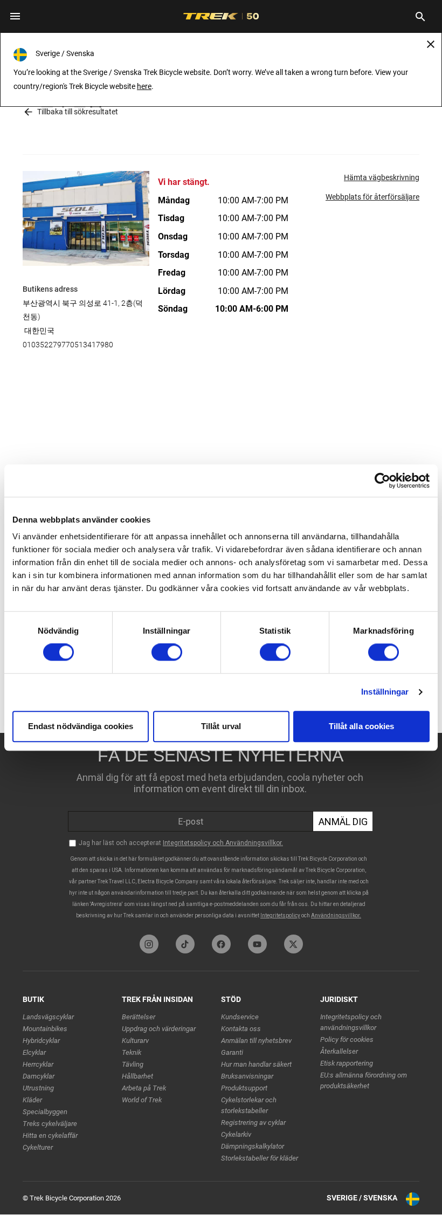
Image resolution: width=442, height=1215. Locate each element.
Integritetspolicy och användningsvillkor (351, 1022)
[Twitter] (293, 944)
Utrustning (38, 1088)
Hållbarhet (137, 1076)
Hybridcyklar (41, 1040)
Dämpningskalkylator (252, 1146)
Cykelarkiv (236, 1134)
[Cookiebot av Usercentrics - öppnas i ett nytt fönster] (382, 480)
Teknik (131, 1052)
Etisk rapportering (346, 1063)
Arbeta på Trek (144, 1088)
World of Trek (142, 1100)
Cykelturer (38, 1147)
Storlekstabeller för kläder (259, 1158)
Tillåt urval (221, 726)
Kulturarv (135, 1040)
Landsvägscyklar (48, 1017)
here (144, 86)
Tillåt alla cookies (362, 726)
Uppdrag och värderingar (159, 1029)
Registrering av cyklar (253, 1122)
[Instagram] (149, 944)
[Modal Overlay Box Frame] (221, 831)
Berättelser (138, 1017)
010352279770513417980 (68, 344)
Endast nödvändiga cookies (81, 726)
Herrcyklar (38, 1064)
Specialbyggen (45, 1112)
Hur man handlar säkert (256, 1064)
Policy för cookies (347, 1039)
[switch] (166, 652)
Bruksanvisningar (247, 1076)
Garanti (232, 1052)
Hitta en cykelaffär (50, 1135)
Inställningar (385, 692)
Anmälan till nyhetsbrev (256, 1040)
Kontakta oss (241, 1029)
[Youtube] (257, 944)
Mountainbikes (45, 1029)
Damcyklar (38, 1076)
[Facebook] (221, 944)
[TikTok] (185, 944)
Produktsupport (244, 1088)
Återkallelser (339, 1051)
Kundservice (240, 1017)
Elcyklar (34, 1052)
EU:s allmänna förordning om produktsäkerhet (363, 1080)
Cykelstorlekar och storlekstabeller (249, 1105)
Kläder (32, 1100)
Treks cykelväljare (50, 1124)
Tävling (132, 1064)
